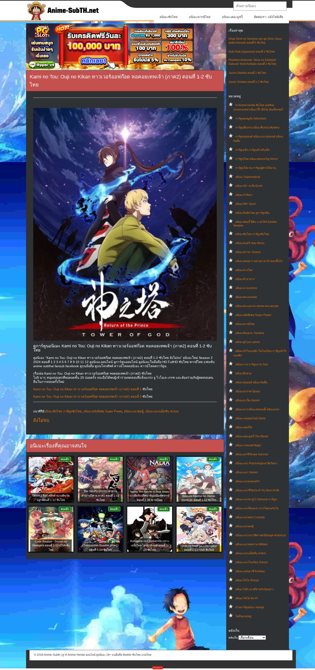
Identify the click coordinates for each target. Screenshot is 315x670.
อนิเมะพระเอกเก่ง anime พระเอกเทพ (256, 306)
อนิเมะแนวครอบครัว (247, 481)
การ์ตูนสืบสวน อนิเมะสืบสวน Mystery (257, 127)
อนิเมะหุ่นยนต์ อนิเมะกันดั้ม (251, 382)
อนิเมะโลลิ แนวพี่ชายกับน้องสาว (254, 589)
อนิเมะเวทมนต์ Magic (248, 445)
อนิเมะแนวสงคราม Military (251, 544)
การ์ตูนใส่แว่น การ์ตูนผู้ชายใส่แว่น (255, 168)
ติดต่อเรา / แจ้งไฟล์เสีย (268, 17)
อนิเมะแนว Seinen (246, 472)
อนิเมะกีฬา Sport (245, 203)
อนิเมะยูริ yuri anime (247, 342)
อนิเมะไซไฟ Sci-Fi (246, 598)
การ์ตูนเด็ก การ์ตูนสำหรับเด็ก (252, 150)
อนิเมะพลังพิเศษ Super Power (253, 315)
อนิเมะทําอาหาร (245, 279)
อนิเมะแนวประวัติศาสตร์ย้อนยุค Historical (260, 535)
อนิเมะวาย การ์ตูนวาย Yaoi (251, 364)
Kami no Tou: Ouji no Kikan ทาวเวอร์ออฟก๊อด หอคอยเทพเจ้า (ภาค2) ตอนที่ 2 (87, 396)
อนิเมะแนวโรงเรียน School (251, 562)
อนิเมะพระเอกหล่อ (246, 297)
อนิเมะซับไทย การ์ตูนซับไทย (252, 234)
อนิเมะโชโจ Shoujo (247, 580)
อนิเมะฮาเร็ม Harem (247, 400)
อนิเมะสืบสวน (243, 373)
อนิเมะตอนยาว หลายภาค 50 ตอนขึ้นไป (259, 261)
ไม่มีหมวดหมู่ (243, 616)
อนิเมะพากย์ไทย (200, 17)
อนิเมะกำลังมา (244, 195)
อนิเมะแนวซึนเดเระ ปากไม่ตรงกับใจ (257, 508)
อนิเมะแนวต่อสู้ (244, 526)
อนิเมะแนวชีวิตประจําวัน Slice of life (257, 490)
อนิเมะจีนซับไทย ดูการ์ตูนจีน (252, 212)
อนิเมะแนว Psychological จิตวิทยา (256, 463)
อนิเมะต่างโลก (244, 270)
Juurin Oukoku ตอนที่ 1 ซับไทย (247, 72)
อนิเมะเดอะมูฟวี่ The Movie (251, 436)
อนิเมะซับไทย (169, 17)
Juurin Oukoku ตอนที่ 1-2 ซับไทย (249, 81)
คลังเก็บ (233, 637)
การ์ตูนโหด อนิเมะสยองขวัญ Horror (256, 159)
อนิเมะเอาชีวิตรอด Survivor (251, 454)
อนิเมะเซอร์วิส (243, 427)
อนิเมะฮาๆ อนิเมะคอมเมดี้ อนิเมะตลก (257, 409)
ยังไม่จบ (41, 420)
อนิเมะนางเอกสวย (246, 288)
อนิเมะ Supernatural (247, 177)
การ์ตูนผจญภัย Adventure (250, 118)
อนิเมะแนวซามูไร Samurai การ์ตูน (256, 499)
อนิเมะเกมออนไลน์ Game (250, 418)
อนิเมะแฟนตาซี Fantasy (250, 571)
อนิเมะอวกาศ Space (247, 391)
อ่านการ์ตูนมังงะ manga (249, 607)
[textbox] (260, 6)
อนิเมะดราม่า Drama (248, 252)
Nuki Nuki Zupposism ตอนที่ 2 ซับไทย (252, 51)
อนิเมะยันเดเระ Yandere (249, 333)
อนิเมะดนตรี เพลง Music (249, 243)
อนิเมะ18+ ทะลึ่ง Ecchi (248, 186)
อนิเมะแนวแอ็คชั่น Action (250, 553)
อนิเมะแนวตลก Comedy (250, 517)
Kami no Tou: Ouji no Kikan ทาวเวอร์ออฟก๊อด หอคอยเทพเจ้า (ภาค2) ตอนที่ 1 (87, 389)
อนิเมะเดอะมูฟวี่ (232, 17)
